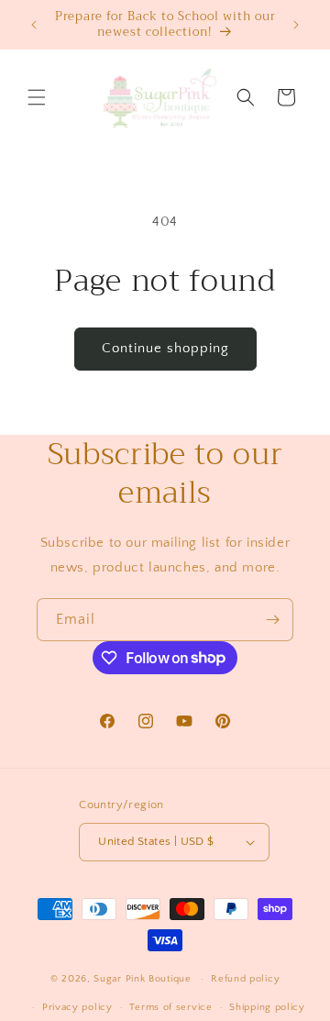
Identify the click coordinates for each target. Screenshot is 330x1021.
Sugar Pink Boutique (142, 978)
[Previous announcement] (34, 25)
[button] (36, 97)
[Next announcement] (296, 25)
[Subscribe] (272, 619)
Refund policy (245, 978)
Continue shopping (165, 348)
